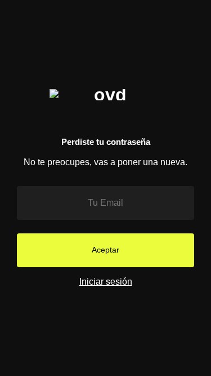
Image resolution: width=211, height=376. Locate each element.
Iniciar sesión (105, 281)
